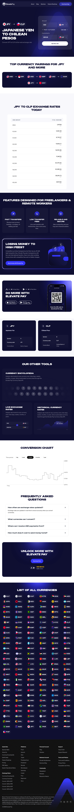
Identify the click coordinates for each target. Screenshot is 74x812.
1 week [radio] (23, 457)
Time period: (9, 457)
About (32, 4)
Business (43, 4)
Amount (44, 21)
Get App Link (15, 76)
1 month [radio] (30, 457)
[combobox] (64, 25)
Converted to (46, 33)
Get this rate (55, 43)
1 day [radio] (17, 457)
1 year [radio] (45, 457)
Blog (37, 4)
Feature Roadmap (52, 4)
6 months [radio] (38, 457)
